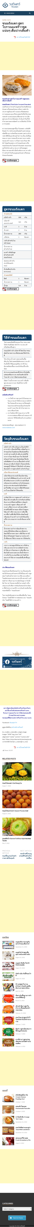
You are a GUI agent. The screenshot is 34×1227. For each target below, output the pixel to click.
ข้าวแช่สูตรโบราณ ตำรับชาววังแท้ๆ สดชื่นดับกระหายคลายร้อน (23, 986)
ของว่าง (9, 20)
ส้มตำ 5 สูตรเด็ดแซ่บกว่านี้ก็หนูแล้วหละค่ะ (23, 1030)
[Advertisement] (17, 56)
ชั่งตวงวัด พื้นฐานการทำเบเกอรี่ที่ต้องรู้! (23, 996)
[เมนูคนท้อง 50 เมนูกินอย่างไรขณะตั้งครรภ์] (8, 942)
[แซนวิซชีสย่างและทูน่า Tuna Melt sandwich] (8, 1128)
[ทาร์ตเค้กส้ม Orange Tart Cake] (8, 1117)
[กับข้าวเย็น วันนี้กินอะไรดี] (8, 974)
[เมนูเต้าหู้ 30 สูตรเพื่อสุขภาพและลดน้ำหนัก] (8, 952)
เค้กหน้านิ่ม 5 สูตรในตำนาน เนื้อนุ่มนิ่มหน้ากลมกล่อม (23, 1008)
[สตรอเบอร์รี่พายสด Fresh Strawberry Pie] (8, 1138)
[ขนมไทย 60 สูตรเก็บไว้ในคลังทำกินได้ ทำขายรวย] (8, 1017)
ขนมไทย (4, 20)
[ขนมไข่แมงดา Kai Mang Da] (17, 781)
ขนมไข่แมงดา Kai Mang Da (12, 783)
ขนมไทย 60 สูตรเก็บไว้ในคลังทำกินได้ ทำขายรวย (23, 1019)
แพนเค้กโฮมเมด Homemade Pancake (23, 1107)
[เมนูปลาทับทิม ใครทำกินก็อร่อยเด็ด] (8, 963)
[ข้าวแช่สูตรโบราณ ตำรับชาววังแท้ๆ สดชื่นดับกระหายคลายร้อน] (8, 984)
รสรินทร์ (22, 1226)
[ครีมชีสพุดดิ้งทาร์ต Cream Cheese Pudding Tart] (8, 1095)
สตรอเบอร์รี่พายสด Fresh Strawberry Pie (23, 1139)
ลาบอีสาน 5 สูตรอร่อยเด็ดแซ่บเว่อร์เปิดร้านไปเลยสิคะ (23, 1041)
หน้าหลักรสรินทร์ (17, 727)
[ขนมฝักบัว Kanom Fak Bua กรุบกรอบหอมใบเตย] (17, 836)
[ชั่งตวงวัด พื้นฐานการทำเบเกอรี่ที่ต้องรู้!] (8, 995)
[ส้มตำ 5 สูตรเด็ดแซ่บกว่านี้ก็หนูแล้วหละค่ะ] (8, 1029)
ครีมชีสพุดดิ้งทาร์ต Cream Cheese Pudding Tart (22, 1097)
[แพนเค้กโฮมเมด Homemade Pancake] (8, 1106)
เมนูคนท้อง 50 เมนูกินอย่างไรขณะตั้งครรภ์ (23, 943)
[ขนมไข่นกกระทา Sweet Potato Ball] (17, 809)
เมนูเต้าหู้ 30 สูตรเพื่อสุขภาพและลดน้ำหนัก (23, 953)
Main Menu (10, 13)
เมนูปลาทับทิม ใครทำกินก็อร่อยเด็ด (23, 964)
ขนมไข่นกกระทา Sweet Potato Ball (15, 811)
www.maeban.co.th (8, 427)
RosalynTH (13, 722)
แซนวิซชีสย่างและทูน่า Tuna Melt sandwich (23, 1128)
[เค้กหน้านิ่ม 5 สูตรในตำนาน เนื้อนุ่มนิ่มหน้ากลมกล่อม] (8, 1006)
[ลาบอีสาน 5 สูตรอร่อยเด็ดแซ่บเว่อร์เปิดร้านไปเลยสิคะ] (8, 1039)
